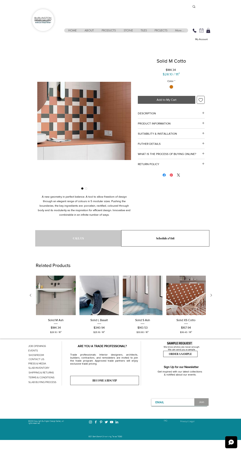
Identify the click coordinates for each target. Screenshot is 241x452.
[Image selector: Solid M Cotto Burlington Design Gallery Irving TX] (86, 188)
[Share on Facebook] (164, 175)
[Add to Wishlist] (201, 100)
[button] (89, 30)
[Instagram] (90, 422)
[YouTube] (112, 422)
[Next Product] (211, 295)
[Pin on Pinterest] (171, 175)
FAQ (165, 420)
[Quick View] (56, 295)
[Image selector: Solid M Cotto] (82, 188)
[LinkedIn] (117, 422)
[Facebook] (96, 422)
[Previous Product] (30, 295)
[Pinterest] (101, 422)
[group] (121, 304)
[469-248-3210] (194, 30)
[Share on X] (178, 175)
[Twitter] (106, 422)
